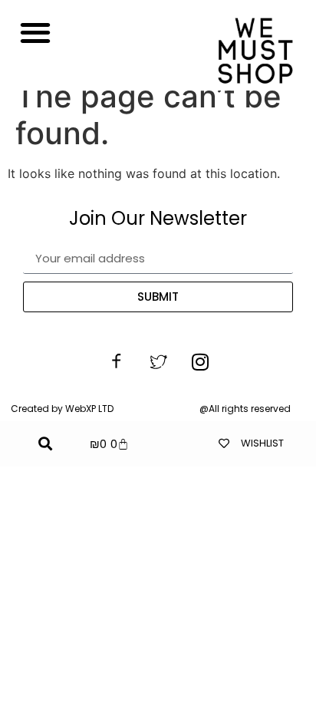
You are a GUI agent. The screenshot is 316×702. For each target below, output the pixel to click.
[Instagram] (200, 362)
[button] (35, 32)
